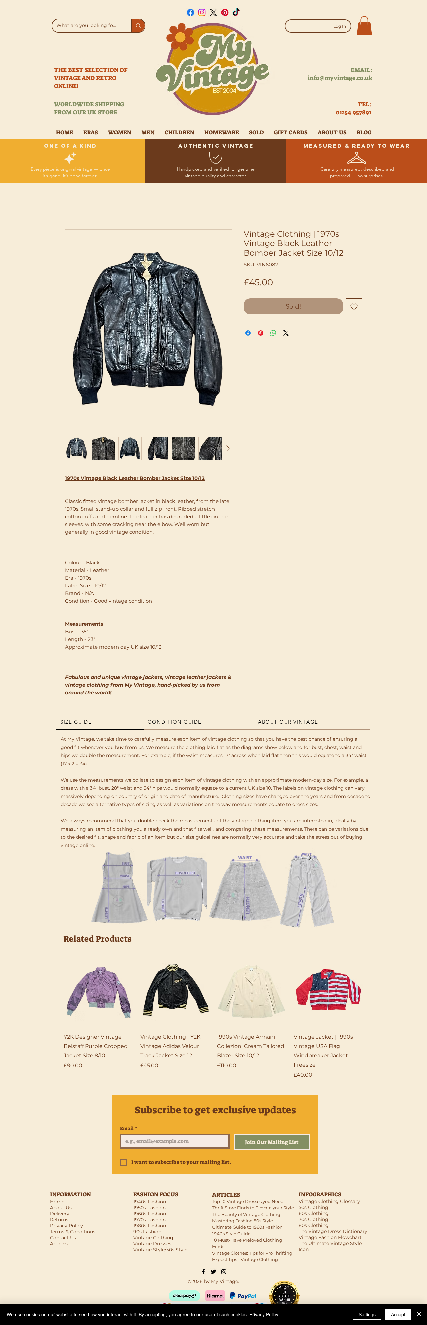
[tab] (100, 722)
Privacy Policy (263, 1314)
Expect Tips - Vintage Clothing (245, 1259)
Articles (59, 1244)
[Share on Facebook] (248, 333)
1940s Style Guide (231, 1233)
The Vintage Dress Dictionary (333, 1231)
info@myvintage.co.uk (340, 78)
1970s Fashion (149, 1220)
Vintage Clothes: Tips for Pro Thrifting (252, 1253)
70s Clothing (313, 1219)
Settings (367, 1314)
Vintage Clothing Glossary (329, 1201)
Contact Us (63, 1238)
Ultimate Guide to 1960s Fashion (247, 1227)
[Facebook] (190, 12)
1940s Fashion (149, 1202)
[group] (213, 1018)
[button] (364, 25)
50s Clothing (313, 1207)
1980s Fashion (149, 1226)
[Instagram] (202, 12)
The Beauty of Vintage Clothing (246, 1214)
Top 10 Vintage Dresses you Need (248, 1201)
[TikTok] (236, 12)
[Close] (419, 1314)
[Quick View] (99, 992)
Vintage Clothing (153, 1238)
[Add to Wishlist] (354, 306)
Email (128, 1128)
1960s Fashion (149, 1214)
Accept (398, 1314)
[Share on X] (286, 333)
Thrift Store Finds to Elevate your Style (253, 1207)
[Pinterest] (225, 12)
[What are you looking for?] (138, 25)
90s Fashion (147, 1232)
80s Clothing (314, 1225)
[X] (213, 12)
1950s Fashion (149, 1208)
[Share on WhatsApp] (273, 333)
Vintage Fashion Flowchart (330, 1237)
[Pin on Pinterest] (261, 333)
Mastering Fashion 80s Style (242, 1220)
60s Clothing (314, 1213)
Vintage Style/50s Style (160, 1250)
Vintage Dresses (152, 1244)
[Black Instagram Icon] (223, 1271)
